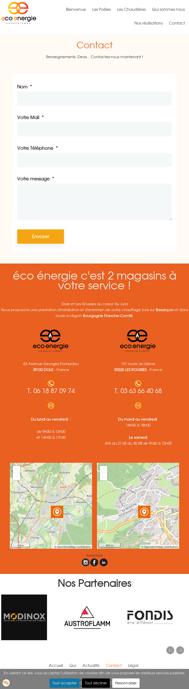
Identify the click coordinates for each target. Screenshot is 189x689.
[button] (6, 683)
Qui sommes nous (168, 9)
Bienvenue (76, 9)
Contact (177, 23)
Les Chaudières (131, 9)
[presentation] (170, 650)
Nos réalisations (148, 23)
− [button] (16, 477)
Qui (72, 665)
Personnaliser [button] (126, 683)
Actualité (90, 665)
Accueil (56, 665)
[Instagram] (86, 562)
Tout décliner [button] (96, 683)
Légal (133, 665)
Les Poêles (101, 9)
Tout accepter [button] (64, 683)
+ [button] (16, 469)
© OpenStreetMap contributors (72, 547)
